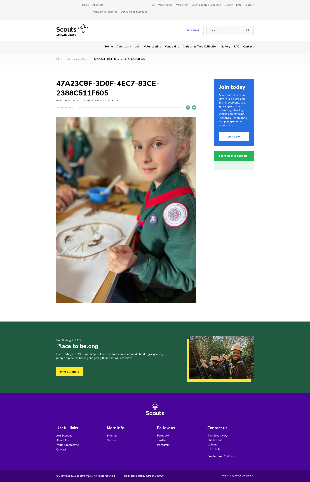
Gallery (229, 5)
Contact (249, 5)
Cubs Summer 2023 (76, 59)
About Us (97, 5)
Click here (230, 456)
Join (153, 5)
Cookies (112, 440)
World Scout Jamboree (104, 11)
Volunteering (165, 5)
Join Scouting (64, 436)
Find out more (69, 372)
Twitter (162, 440)
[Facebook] (188, 107)
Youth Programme (67, 445)
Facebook (163, 436)
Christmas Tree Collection (206, 5)
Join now (234, 137)
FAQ (238, 5)
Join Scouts (192, 30)
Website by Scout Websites (237, 475)
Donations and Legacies (134, 11)
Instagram (163, 445)
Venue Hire (182, 5)
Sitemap (112, 436)
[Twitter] (194, 107)
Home (85, 5)
